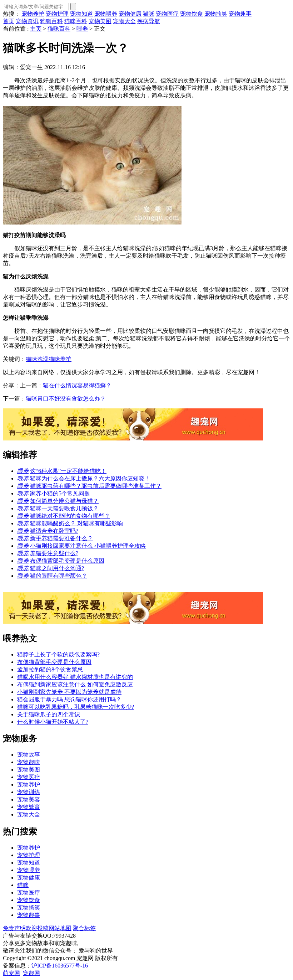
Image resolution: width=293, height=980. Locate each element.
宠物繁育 (28, 807)
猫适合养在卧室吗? (54, 531)
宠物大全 (124, 21)
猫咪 (148, 14)
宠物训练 (28, 792)
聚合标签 (84, 928)
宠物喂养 (105, 14)
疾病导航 (148, 21)
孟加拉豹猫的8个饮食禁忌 (50, 669)
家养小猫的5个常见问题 (60, 493)
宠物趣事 (240, 14)
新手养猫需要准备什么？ (61, 538)
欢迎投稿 (37, 928)
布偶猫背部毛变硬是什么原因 (67, 561)
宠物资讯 (27, 21)
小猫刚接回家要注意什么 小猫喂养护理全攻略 (88, 546)
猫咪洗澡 (37, 359)
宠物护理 (57, 14)
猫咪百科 (75, 21)
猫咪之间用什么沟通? (57, 568)
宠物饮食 (191, 14)
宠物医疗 (167, 14)
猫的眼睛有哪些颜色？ (58, 576)
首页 (8, 21)
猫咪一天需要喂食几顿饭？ (64, 508)
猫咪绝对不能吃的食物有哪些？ (70, 516)
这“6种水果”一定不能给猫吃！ (68, 471)
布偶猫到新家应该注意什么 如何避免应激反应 (75, 684)
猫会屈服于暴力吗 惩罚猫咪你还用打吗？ (69, 699)
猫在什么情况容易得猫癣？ (77, 385)
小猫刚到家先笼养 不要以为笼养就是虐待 (69, 692)
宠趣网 (31, 973)
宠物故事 (28, 755)
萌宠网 (11, 973)
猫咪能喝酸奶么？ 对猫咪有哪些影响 (76, 523)
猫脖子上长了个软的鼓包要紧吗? (58, 654)
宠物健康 (130, 14)
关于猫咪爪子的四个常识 (48, 714)
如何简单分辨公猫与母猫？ (64, 501)
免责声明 (14, 928)
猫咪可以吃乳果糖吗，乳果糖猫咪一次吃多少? (75, 707)
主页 (35, 29)
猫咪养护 (60, 359)
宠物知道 (81, 14)
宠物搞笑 (215, 14)
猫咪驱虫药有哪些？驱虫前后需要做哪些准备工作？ (96, 486)
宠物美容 (28, 799)
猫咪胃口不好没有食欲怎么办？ (66, 399)
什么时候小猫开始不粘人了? (52, 722)
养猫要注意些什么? (54, 553)
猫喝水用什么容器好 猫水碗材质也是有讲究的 (75, 677)
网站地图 (60, 928)
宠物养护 (32, 14)
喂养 (82, 29)
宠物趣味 (28, 762)
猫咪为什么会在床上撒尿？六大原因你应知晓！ (90, 478)
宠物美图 (100, 21)
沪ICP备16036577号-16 (59, 966)
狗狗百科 (51, 21)
